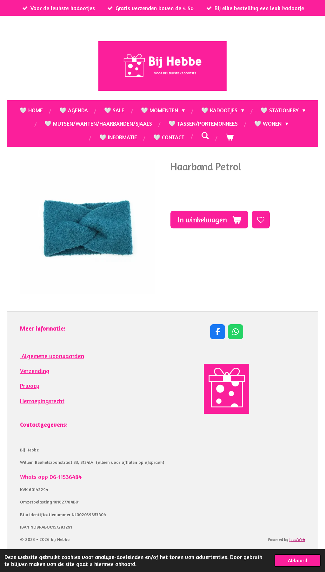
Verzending (35, 370)
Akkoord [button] (297, 560)
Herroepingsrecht (42, 401)
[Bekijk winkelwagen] (229, 137)
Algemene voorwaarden (52, 355)
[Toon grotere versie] (226, 389)
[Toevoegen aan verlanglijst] (260, 219)
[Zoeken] (204, 135)
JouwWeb (297, 539)
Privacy (29, 385)
